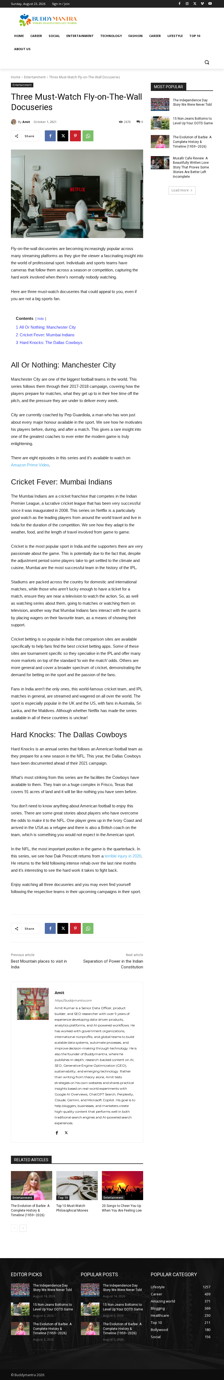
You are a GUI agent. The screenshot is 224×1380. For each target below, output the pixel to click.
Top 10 (63, 1198)
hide (40, 319)
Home (15, 77)
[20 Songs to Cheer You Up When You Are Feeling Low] (122, 1185)
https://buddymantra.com (73, 1000)
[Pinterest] (75, 135)
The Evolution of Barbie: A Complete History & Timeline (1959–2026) (30, 1210)
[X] (195, 4)
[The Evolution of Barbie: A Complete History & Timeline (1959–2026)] (31, 1185)
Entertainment (35, 77)
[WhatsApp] (87, 135)
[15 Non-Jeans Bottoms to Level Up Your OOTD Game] (160, 123)
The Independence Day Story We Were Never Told (52, 1288)
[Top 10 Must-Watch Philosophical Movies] (77, 1185)
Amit (26, 122)
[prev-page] (14, 1228)
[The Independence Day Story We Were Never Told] (160, 104)
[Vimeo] (202, 4)
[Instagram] (187, 4)
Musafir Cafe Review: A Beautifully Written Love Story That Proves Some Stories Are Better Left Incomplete (191, 167)
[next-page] (23, 1228)
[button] (206, 62)
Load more (180, 190)
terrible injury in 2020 (123, 856)
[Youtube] (210, 4)
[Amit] (14, 122)
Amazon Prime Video (30, 465)
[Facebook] (179, 4)
